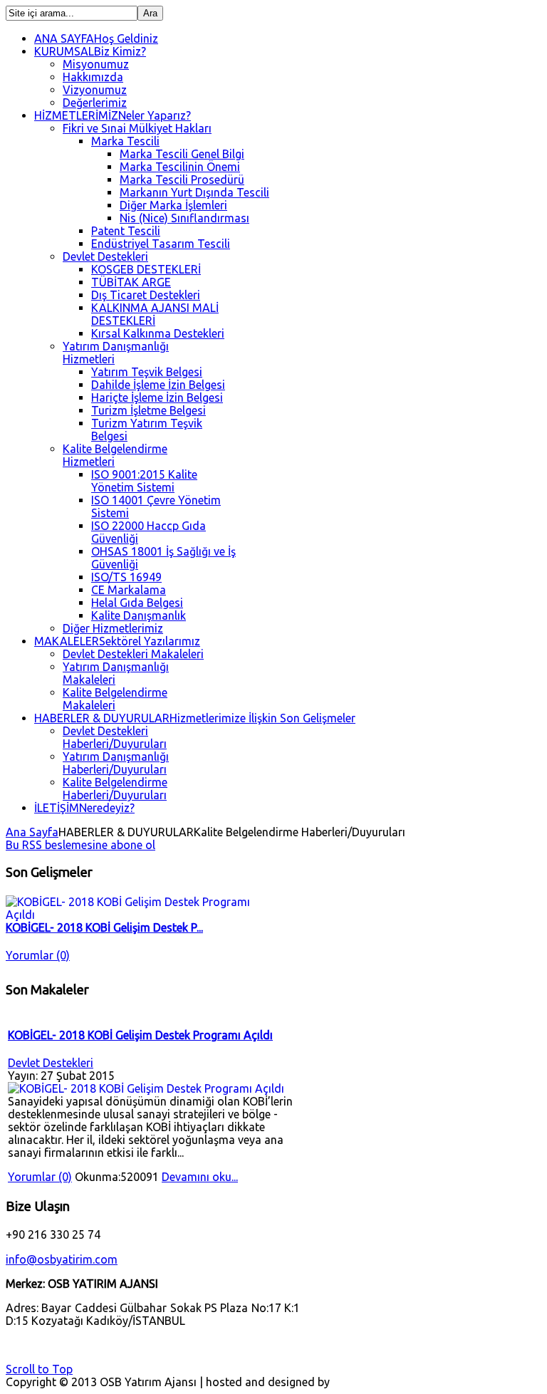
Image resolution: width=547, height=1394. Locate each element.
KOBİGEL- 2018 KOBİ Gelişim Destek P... (104, 927)
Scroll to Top (39, 1369)
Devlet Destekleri (50, 1062)
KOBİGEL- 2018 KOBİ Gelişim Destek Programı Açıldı (140, 1035)
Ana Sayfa (32, 832)
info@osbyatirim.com (62, 1259)
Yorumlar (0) (38, 955)
